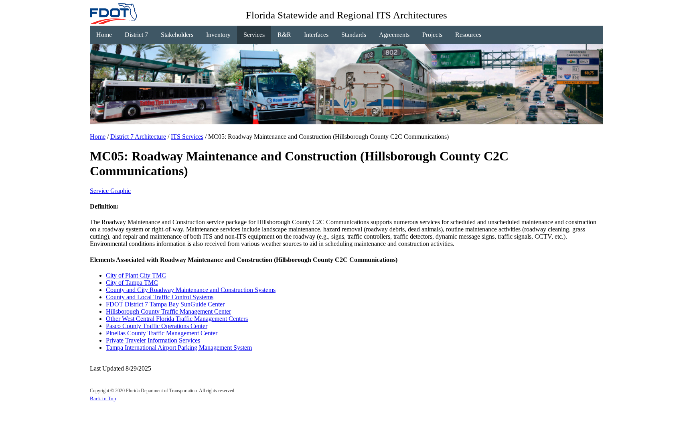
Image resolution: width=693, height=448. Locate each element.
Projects (432, 34)
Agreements (394, 34)
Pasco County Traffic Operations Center (156, 325)
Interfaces (316, 34)
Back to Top (103, 398)
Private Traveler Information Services (153, 340)
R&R (284, 34)
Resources (468, 34)
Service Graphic (110, 190)
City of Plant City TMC (136, 275)
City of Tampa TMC (132, 282)
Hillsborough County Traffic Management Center (168, 311)
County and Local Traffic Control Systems (159, 297)
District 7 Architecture (138, 136)
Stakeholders (177, 34)
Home (104, 34)
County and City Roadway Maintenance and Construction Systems (191, 289)
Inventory (218, 34)
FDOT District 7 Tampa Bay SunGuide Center (165, 304)
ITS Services (187, 136)
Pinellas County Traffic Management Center (161, 333)
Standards (353, 34)
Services (254, 34)
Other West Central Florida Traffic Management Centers (177, 318)
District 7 (136, 34)
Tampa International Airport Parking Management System (179, 347)
